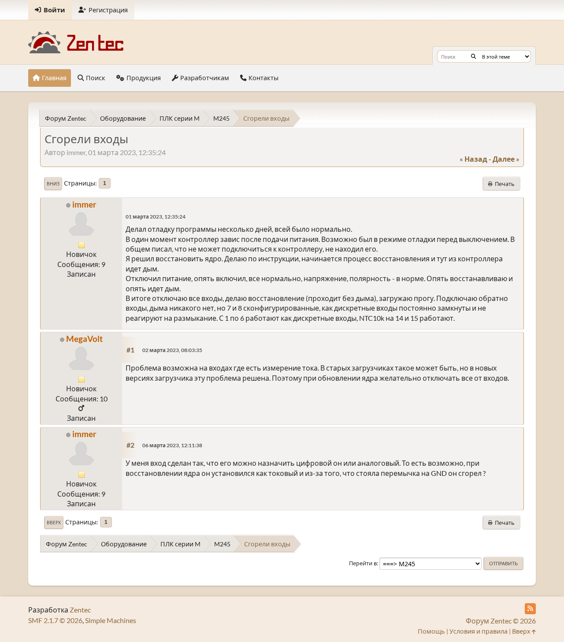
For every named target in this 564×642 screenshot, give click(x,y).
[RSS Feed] (530, 608)
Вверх (54, 522)
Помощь (431, 631)
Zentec (80, 609)
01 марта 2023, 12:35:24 (156, 216)
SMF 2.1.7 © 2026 (55, 620)
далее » (506, 159)
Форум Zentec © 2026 (501, 620)
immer (84, 204)
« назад (473, 159)
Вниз (53, 183)
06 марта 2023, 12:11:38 (172, 445)
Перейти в (363, 563)
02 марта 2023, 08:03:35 (172, 350)
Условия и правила (478, 631)
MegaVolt (84, 339)
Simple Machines (110, 620)
